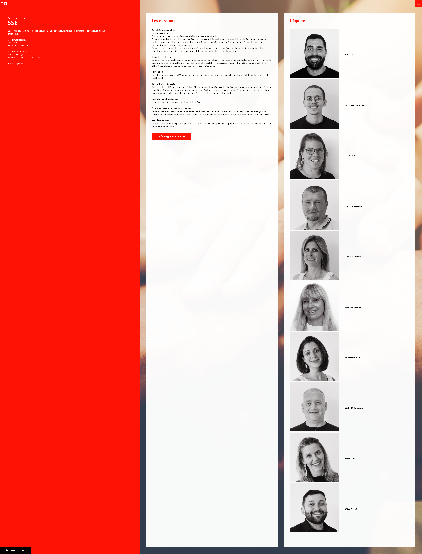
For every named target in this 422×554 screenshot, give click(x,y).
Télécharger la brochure (171, 136)
